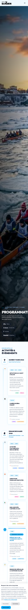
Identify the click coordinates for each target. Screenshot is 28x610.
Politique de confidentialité (10, 599)
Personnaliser (6, 603)
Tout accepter (6, 607)
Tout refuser (15, 603)
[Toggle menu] (24, 2)
